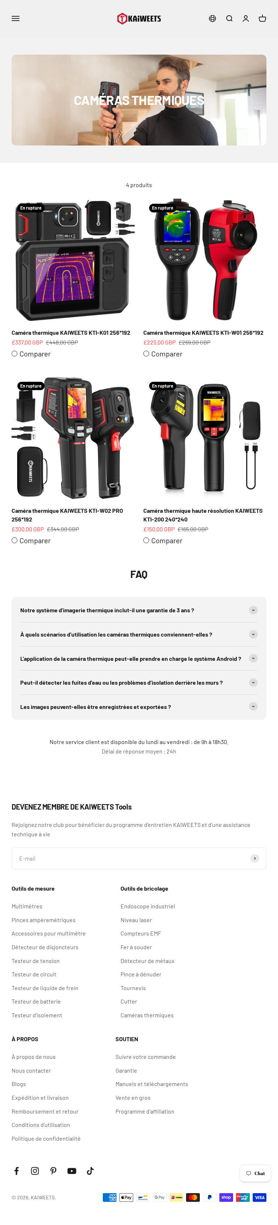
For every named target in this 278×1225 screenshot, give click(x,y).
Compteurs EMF (141, 933)
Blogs (19, 1083)
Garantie (126, 1070)
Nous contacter (31, 1070)
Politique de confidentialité (46, 1138)
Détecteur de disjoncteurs (45, 946)
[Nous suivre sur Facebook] (16, 1171)
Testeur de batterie (36, 1001)
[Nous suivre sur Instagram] (35, 1171)
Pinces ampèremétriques (44, 919)
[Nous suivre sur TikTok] (90, 1171)
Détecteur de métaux (147, 960)
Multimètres (27, 906)
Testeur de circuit (34, 974)
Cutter (129, 1001)
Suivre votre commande (145, 1056)
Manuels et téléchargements (151, 1083)
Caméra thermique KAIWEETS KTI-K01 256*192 (71, 332)
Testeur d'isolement (37, 1014)
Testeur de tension (36, 960)
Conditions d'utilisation (41, 1124)
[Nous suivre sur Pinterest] (53, 1171)
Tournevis (133, 987)
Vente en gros (133, 1097)
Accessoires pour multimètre (49, 933)
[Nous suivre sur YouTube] (72, 1171)
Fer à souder (136, 946)
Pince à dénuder (141, 974)
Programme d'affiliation (144, 1111)
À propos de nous (34, 1056)
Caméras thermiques (147, 1014)
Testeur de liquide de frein (45, 987)
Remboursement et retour (45, 1111)
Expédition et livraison (40, 1097)
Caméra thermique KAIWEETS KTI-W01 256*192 (203, 332)
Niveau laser (136, 919)
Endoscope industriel (148, 906)
